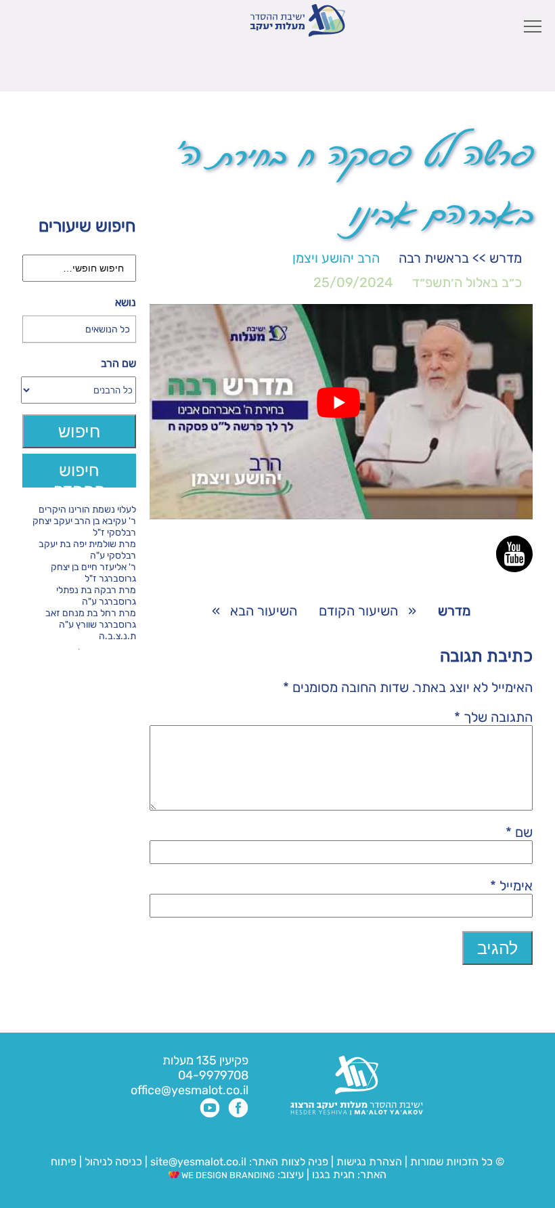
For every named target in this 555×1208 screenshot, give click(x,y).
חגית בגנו (332, 1174)
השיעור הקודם (358, 611)
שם (519, 832)
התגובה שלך (493, 717)
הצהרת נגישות (369, 1161)
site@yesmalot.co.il (198, 1161)
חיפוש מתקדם (79, 474)
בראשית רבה (434, 258)
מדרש (505, 258)
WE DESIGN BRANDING (227, 1175)
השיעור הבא (263, 611)
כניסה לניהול (113, 1161)
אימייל (511, 886)
